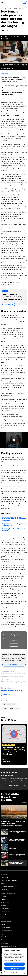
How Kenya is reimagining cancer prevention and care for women (17, 855)
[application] (14, 440)
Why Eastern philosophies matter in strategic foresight (17, 832)
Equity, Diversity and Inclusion (12, 8)
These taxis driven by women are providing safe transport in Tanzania (17, 863)
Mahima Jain (5, 73)
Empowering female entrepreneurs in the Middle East (14, 524)
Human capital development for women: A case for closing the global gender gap (14, 518)
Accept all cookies (15, 968)
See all (24, 802)
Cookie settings (14, 972)
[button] (14, 440)
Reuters (4, 39)
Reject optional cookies (14, 964)
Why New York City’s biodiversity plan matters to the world (13, 822)
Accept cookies (14, 645)
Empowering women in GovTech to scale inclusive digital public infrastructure (17, 840)
